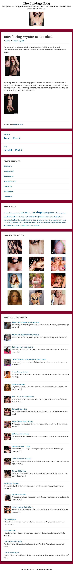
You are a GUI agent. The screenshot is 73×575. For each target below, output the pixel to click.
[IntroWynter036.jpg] (12, 78)
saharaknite (47, 223)
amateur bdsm (8, 213)
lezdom (14, 220)
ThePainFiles (8, 196)
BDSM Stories (8, 176)
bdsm (24, 212)
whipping (36, 225)
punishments (16, 223)
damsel (64, 213)
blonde (29, 213)
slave (5, 225)
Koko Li (61, 217)
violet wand (31, 225)
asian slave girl (16, 213)
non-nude (63, 220)
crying (60, 213)
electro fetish (19, 217)
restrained (27, 223)
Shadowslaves (18, 125)
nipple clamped (48, 220)
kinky (57, 216)
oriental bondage (7, 222)
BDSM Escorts (8, 171)
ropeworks (39, 223)
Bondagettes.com (9, 181)
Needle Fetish (42, 220)
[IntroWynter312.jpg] (11, 116)
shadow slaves (61, 223)
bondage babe (48, 213)
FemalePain (8, 186)
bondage (37, 212)
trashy (26, 225)
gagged (40, 217)
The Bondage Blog (36, 3)
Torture (22, 225)
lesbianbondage (7, 220)
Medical (30, 220)
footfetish (34, 217)
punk (22, 222)
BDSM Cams (8, 166)
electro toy (24, 217)
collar (56, 213)
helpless (46, 217)
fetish (29, 217)
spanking (10, 225)
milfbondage (35, 220)
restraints (33, 223)
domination (10, 216)
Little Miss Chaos (23, 220)
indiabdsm (51, 217)
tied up (18, 225)
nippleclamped (56, 220)
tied (14, 225)
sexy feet (54, 223)
